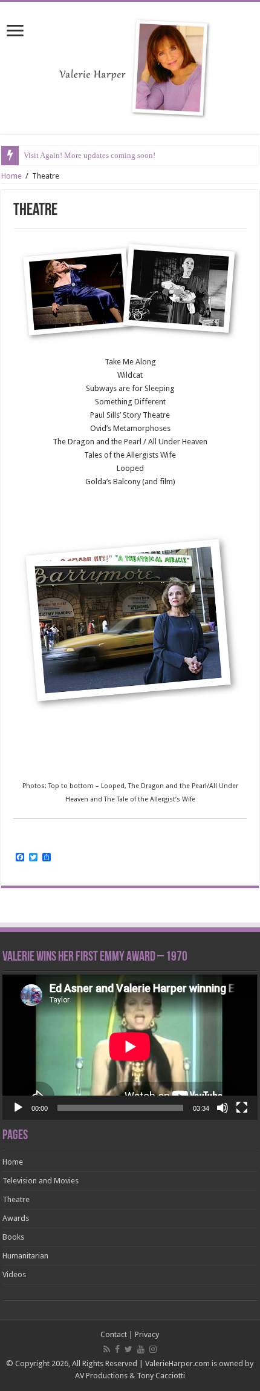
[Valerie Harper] (130, 65)
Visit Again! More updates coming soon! (89, 155)
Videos (14, 1274)
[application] (129, 1047)
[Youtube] (141, 1349)
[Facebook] (117, 1349)
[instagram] (153, 1349)
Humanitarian (25, 1255)
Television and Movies (40, 1180)
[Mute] (222, 1108)
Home (11, 175)
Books (13, 1236)
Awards (15, 1218)
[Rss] (106, 1349)
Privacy (147, 1334)
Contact (113, 1334)
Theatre (16, 1199)
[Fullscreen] (242, 1108)
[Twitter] (128, 1349)
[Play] (18, 1108)
